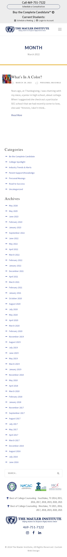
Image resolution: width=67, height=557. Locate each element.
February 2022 (15, 260)
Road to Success (17, 183)
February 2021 (15, 287)
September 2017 (17, 413)
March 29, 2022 (24, 82)
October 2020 (15, 298)
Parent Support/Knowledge (22, 172)
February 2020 (15, 331)
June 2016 (13, 462)
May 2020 (13, 314)
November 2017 (16, 407)
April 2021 (13, 276)
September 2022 (17, 232)
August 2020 (14, 303)
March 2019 (14, 363)
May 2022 (13, 243)
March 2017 (14, 440)
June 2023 (13, 216)
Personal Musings (50, 82)
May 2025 (13, 211)
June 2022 (13, 238)
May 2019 (13, 358)
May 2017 (13, 429)
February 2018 (15, 396)
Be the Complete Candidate (22, 156)
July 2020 (13, 309)
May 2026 (13, 205)
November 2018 (16, 374)
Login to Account (46, 20)
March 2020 (14, 325)
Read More (16, 115)
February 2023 (15, 222)
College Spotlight (17, 162)
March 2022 (14, 254)
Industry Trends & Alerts (20, 167)
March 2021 (14, 282)
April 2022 (13, 249)
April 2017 (13, 434)
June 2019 (13, 353)
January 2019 (15, 369)
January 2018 (15, 402)
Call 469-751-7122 (33, 2)
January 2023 (15, 227)
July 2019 (13, 347)
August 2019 (14, 342)
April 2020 (13, 320)
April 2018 (13, 385)
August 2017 (14, 418)
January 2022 (15, 265)
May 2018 (13, 380)
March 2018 (14, 391)
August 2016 (14, 451)
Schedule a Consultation (33, 6)
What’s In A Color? (26, 76)
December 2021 (16, 271)
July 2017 (13, 424)
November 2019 (16, 336)
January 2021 (15, 293)
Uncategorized (16, 189)
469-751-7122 (33, 527)
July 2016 (13, 456)
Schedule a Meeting (25, 20)
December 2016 (16, 445)
